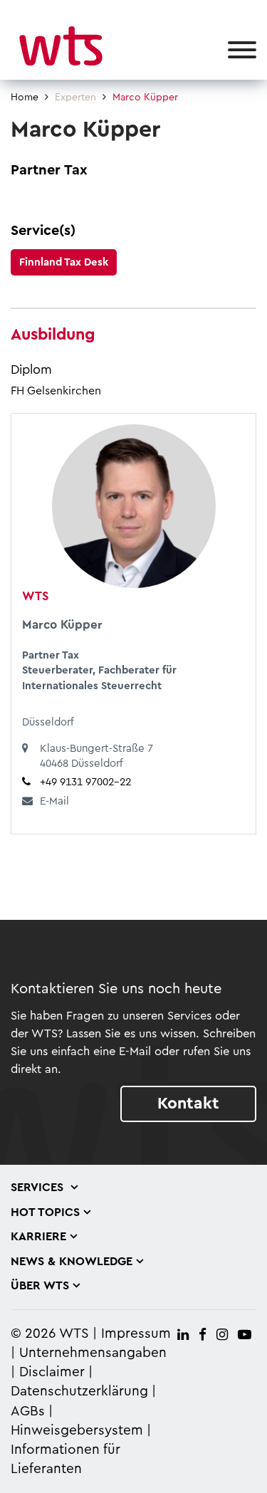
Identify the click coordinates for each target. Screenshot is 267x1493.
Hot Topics (45, 1212)
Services (39, 1187)
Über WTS (40, 1286)
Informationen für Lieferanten (65, 1459)
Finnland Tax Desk (63, 262)
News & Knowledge (71, 1261)
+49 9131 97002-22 (85, 782)
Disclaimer (52, 1372)
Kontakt (188, 1103)
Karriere (38, 1236)
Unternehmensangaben (93, 1353)
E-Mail (54, 801)
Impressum (136, 1334)
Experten (75, 98)
